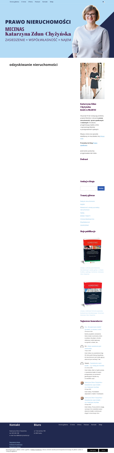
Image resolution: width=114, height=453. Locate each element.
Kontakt (45, 2)
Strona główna (14, 2)
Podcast (37, 2)
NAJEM (82, 204)
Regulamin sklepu (15, 447)
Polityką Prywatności (36, 449)
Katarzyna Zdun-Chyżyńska (93, 382)
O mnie (23, 2)
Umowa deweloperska (87, 219)
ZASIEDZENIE (84, 225)
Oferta (30, 2)
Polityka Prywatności (15, 444)
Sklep (51, 2)
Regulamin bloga (14, 442)
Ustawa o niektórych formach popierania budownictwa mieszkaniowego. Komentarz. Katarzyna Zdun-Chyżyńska (92, 313)
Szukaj (101, 188)
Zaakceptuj (93, 450)
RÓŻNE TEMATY (85, 216)
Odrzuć (103, 450)
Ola (86, 327)
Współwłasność (85, 222)
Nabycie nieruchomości (87, 201)
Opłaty (82, 213)
